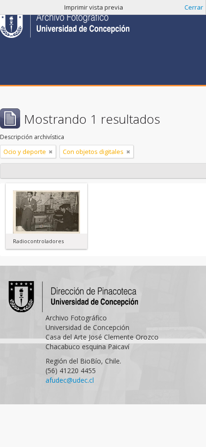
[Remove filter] (51, 151)
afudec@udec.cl (70, 380)
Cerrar (193, 7)
